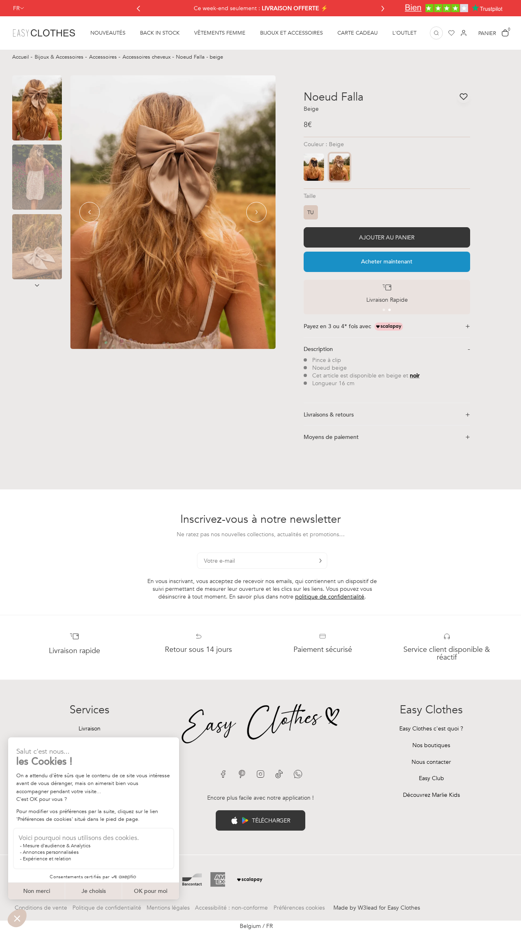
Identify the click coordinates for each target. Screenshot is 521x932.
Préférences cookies (299, 908)
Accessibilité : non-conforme (231, 908)
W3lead (367, 908)
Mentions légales (168, 908)
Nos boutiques (431, 745)
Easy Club (431, 778)
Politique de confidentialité (106, 908)
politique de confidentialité (329, 597)
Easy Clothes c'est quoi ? (431, 728)
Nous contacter (431, 762)
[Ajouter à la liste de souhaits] (463, 96)
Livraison (90, 728)
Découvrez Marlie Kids (431, 795)
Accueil (21, 57)
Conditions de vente (41, 908)
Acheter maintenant (386, 261)
